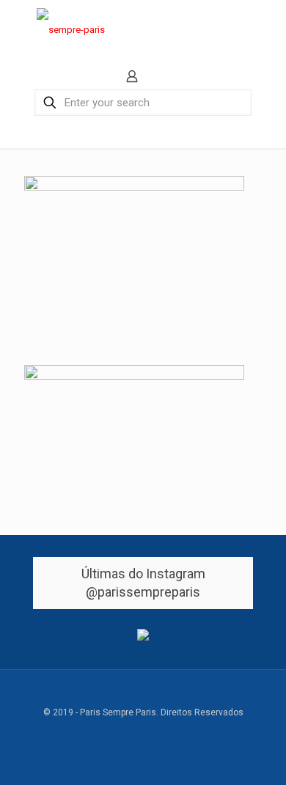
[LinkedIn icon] (150, 733)
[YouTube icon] (135, 733)
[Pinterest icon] (166, 733)
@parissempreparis (143, 592)
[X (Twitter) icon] (119, 733)
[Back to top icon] (143, 698)
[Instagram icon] (181, 733)
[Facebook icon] (104, 733)
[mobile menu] (266, 29)
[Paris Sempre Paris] (71, 29)
